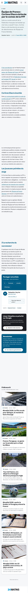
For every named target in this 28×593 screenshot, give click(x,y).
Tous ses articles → (12, 296)
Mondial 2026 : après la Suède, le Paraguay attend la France (13, 511)
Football (19, 317)
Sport (4, 8)
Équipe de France (11, 317)
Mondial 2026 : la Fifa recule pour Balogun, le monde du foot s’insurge (12, 421)
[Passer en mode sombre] (25, 2)
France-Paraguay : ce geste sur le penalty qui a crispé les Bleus (12, 451)
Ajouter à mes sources (14, 337)
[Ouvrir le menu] (2, 2)
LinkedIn (18, 283)
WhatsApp (7, 287)
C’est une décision (7, 67)
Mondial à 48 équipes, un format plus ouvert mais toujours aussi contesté (12, 541)
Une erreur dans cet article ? (16, 310)
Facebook (10, 283)
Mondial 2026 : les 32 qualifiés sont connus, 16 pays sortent (12, 571)
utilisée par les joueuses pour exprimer (13, 184)
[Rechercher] (21, 2)
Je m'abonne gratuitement (14, 359)
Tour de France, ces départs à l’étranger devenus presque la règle (13, 481)
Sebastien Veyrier (6, 35)
